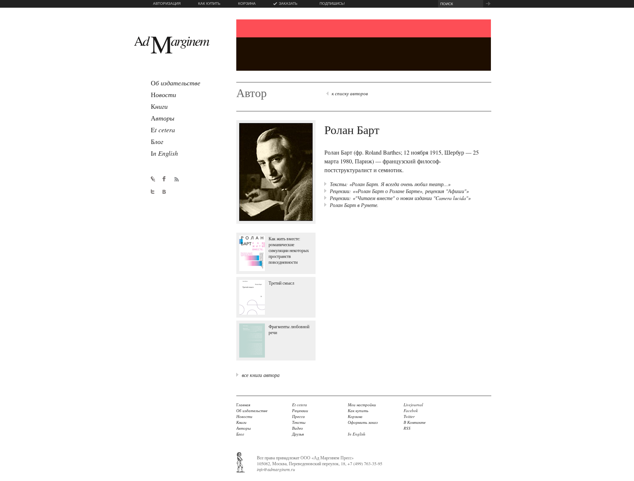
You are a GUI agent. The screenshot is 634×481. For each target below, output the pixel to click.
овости (163, 94)
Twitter (409, 416)
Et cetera (299, 404)
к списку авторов (350, 93)
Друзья (298, 434)
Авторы (243, 428)
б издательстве (175, 82)
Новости (244, 416)
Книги (241, 422)
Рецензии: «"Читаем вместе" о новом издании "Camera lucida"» (400, 198)
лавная (243, 404)
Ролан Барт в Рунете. (354, 204)
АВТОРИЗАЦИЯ (167, 3)
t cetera (163, 129)
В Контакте (415, 422)
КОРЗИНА (247, 3)
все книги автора (261, 374)
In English (356, 434)
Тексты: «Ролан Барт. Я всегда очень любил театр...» (390, 184)
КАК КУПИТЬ (209, 3)
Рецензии (300, 410)
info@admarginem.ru (276, 469)
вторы (162, 118)
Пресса (298, 416)
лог (157, 141)
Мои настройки (362, 404)
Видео (297, 428)
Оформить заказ (363, 422)
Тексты (298, 422)
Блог (240, 434)
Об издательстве (251, 410)
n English (164, 153)
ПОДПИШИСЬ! (332, 3)
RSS (407, 428)
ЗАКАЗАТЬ (288, 3)
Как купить (358, 410)
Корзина (355, 416)
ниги (159, 106)
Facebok (411, 410)
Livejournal (413, 404)
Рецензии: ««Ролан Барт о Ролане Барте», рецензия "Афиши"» (399, 191)
